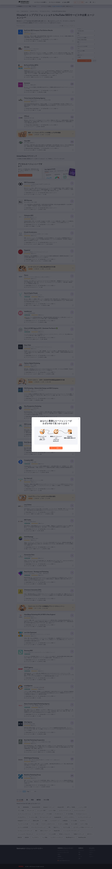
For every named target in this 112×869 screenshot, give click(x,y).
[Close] (78, 418)
